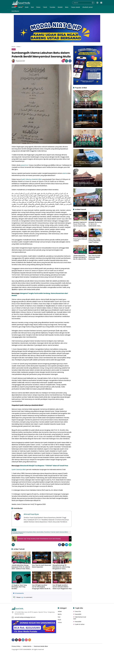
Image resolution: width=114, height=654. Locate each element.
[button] (92, 2)
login (22, 597)
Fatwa (60, 622)
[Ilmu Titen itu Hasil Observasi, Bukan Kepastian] (41, 558)
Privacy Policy (16, 646)
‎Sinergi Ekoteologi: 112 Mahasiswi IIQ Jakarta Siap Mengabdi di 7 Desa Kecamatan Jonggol (61, 567)
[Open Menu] (101, 3)
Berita (76, 218)
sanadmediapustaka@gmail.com (25, 617)
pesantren (24, 165)
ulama (65, 173)
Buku (91, 235)
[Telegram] (66, 544)
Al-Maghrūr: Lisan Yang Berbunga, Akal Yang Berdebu (19, 586)
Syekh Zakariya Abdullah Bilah (31, 179)
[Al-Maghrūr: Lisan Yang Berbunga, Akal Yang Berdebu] (21, 577)
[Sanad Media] (21, 2)
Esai (59, 617)
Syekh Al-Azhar (79, 624)
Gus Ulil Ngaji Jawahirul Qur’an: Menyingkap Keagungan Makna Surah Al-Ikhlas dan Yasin (41, 587)
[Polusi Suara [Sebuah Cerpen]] (80, 233)
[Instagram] (26, 639)
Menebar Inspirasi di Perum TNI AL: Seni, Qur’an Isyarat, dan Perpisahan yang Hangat (79, 224)
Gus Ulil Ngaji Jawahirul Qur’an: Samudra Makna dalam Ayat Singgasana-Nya (62, 586)
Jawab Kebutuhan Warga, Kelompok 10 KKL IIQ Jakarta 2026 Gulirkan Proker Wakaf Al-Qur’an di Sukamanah (21, 567)
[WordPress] (23, 639)
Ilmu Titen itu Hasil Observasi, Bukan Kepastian (41, 566)
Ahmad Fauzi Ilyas (20, 60)
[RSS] (29, 639)
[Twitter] (63, 544)
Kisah (76, 235)
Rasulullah (78, 614)
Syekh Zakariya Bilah (19, 470)
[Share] (70, 60)
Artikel (13, 49)
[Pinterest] (19, 639)
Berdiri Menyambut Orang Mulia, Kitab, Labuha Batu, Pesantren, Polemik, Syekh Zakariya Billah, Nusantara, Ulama (40, 532)
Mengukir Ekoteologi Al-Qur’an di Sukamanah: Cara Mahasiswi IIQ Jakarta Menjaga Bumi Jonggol (95, 224)
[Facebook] (59, 544)
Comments (19, 593)
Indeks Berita (27, 646)
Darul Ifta (78, 611)
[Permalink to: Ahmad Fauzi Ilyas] (14, 61)
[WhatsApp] (70, 544)
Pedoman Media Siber (41, 646)
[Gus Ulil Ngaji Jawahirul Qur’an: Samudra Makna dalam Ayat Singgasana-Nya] (62, 577)
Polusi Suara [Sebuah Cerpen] (80, 240)
